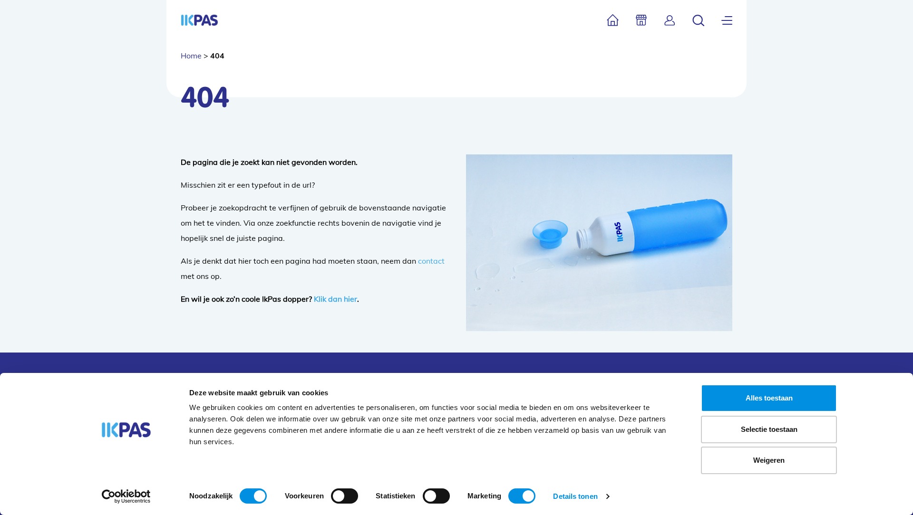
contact (431, 261)
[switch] (344, 496)
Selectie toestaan (769, 429)
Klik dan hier (335, 299)
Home (191, 55)
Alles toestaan (769, 398)
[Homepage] (199, 20)
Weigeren (769, 460)
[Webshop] (641, 20)
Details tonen (575, 496)
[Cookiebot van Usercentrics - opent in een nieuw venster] (126, 496)
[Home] (613, 20)
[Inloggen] (670, 20)
